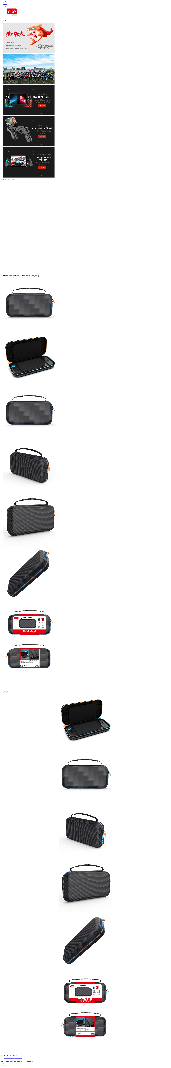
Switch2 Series (11, 179)
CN (4, 20)
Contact (4, 6)
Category (2, 181)
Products (5, 4)
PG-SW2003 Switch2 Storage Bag (11, 1055)
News (4, 5)
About (4, 2)
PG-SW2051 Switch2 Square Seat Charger (13, 1058)
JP (6, 20)
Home (4, 1)
